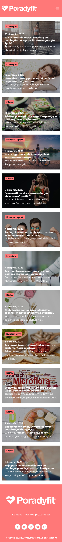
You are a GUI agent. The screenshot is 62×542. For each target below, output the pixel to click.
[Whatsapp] (44, 527)
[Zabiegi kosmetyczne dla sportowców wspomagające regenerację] (31, 229)
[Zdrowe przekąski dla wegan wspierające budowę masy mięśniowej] (31, 114)
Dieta (9, 102)
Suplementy (13, 334)
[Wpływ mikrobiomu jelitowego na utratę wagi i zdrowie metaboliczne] (31, 385)
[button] (57, 9)
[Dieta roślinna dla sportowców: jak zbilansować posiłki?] (31, 190)
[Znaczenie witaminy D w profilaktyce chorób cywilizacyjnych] (31, 424)
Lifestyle (11, 26)
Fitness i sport (14, 139)
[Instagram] (31, 527)
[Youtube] (38, 527)
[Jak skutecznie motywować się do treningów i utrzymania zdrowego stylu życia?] (31, 38)
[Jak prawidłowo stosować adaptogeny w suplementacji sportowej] (31, 346)
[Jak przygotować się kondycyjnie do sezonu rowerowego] (31, 152)
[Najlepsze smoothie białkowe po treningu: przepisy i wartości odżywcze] (31, 463)
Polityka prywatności (37, 514)
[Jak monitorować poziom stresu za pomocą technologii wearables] (31, 268)
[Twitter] (24, 527)
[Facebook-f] (18, 527)
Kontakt (17, 514)
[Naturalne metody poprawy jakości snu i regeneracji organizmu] (31, 76)
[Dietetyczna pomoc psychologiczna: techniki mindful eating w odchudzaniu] (31, 307)
